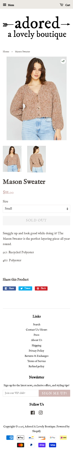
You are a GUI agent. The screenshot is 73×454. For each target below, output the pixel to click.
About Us (36, 340)
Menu (10, 5)
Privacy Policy (36, 351)
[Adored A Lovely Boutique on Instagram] (41, 413)
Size (5, 202)
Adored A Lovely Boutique (40, 426)
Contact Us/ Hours (36, 329)
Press (36, 335)
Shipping (36, 345)
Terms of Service (36, 361)
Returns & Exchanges (36, 356)
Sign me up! (54, 393)
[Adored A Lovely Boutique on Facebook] (33, 413)
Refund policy (36, 366)
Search (36, 324)
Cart (67, 5)
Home (6, 51)
